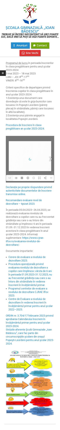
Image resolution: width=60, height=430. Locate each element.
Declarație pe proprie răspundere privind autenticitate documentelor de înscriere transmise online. (29, 191)
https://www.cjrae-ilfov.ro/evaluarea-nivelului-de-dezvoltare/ (25, 241)
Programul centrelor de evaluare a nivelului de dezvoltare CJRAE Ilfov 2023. (28, 292)
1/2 (9, 178)
